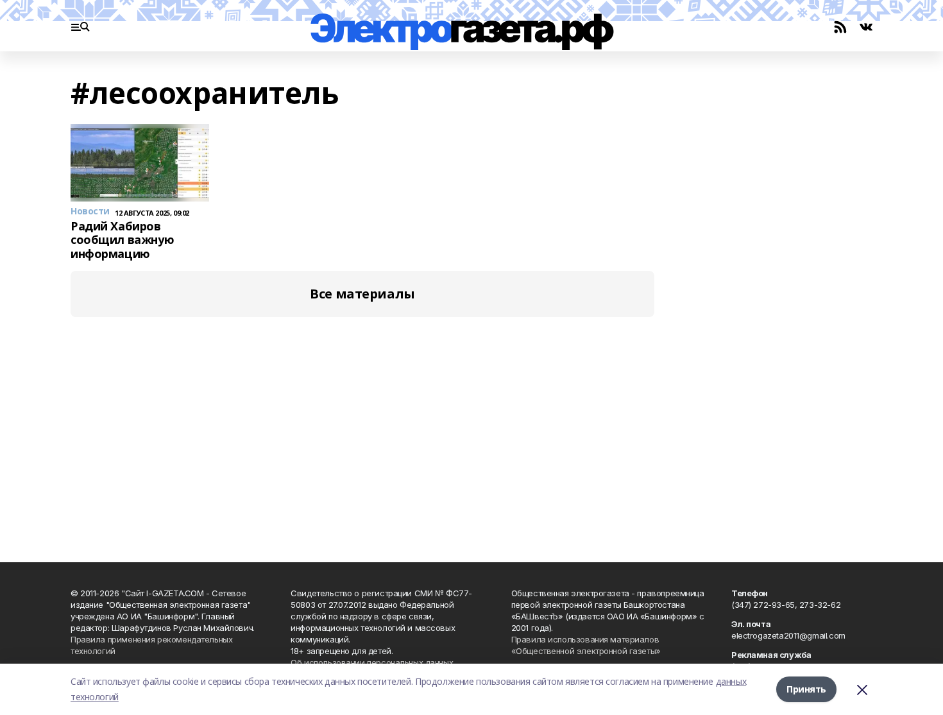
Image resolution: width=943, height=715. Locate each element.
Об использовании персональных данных (372, 662)
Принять (806, 689)
